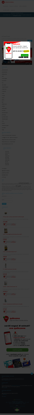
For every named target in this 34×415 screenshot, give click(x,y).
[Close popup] (30, 42)
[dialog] (17, 50)
